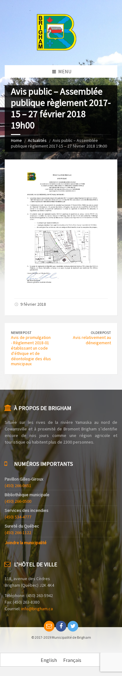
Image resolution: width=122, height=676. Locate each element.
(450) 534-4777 (18, 517)
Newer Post (21, 332)
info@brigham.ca (37, 608)
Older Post (101, 332)
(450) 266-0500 (18, 501)
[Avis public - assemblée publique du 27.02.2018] (61, 286)
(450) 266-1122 (18, 532)
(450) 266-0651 (18, 485)
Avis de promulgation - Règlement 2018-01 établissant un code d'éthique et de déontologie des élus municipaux (31, 351)
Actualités (37, 140)
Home (16, 140)
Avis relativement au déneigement (92, 340)
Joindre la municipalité (26, 542)
